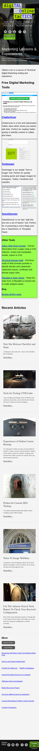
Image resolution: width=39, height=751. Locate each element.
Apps (12, 22)
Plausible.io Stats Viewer (13, 278)
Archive (19, 22)
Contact (6, 24)
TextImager (8, 164)
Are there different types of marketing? (16, 694)
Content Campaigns (9, 707)
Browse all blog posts (11, 294)
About (6, 22)
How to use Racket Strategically (13, 661)
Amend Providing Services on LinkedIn (16, 675)
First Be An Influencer (9, 668)
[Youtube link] (14, 31)
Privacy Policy (9, 26)
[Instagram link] (10, 31)
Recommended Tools (24, 26)
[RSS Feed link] (24, 31)
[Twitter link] (5, 31)
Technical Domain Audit (12, 260)
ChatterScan (9, 117)
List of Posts (8, 647)
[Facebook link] (20, 31)
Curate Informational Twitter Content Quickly (18, 701)
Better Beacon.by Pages (11, 688)
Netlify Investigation (27, 668)
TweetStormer (10, 214)
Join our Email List (18, 24)
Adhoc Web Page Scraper (14, 246)
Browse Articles (8, 642)
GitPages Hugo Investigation (12, 681)
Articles (26, 22)
